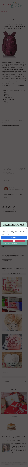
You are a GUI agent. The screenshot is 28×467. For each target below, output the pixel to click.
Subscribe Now (14, 237)
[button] (14, 229)
